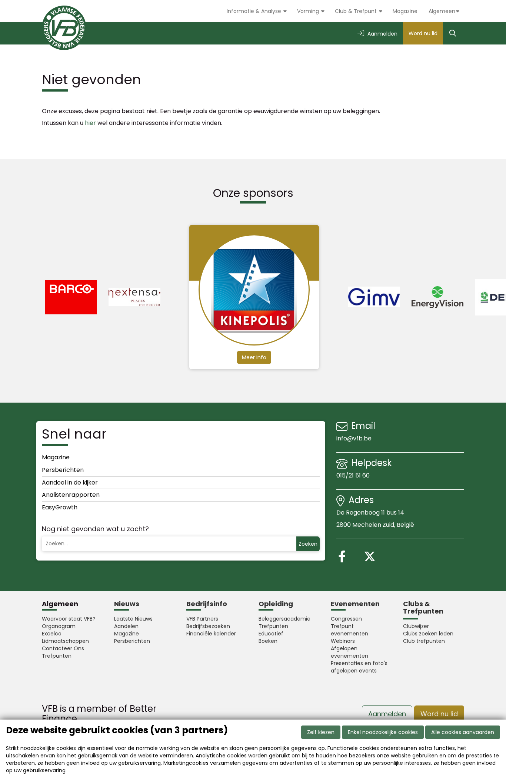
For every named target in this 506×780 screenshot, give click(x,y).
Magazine (405, 11)
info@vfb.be (354, 438)
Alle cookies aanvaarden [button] (462, 732)
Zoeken (308, 544)
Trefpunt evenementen (349, 629)
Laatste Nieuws (133, 618)
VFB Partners (202, 618)
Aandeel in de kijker (70, 482)
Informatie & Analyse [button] (255, 11)
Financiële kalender (211, 633)
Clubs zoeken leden (428, 633)
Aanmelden (387, 713)
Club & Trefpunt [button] (356, 11)
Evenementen (355, 603)
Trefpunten (56, 656)
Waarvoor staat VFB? (69, 618)
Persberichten (63, 470)
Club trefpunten (424, 641)
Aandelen (126, 626)
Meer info (254, 357)
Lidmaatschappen (65, 641)
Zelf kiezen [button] (320, 732)
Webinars (343, 641)
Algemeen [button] (442, 11)
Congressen (346, 618)
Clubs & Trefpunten (423, 607)
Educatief (271, 633)
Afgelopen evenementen (349, 652)
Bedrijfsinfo (206, 603)
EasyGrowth (59, 507)
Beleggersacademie (284, 618)
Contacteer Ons (63, 648)
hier (90, 123)
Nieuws (126, 603)
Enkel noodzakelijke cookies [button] (383, 732)
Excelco (51, 633)
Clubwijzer (416, 626)
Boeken (268, 641)
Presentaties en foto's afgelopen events (359, 667)
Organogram (59, 626)
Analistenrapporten (71, 494)
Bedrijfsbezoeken (208, 626)
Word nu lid (423, 33)
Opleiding (276, 603)
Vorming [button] (308, 11)
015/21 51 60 (353, 475)
